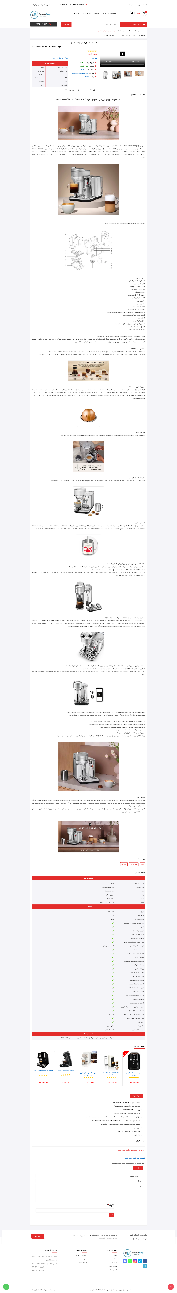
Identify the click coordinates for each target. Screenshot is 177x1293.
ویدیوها (96, 14)
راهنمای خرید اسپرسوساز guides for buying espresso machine (120, 1124)
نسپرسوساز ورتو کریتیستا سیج (107, 31)
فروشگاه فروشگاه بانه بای (100, 1290)
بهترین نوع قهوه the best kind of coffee (127, 1113)
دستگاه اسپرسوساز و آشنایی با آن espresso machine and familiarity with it (116, 1121)
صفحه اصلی (112, 14)
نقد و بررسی (141, 36)
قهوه (142, 864)
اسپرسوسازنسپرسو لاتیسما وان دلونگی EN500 (111, 1074)
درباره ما (84, 1259)
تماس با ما (131, 5)
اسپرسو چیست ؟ (135, 1128)
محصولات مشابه (109, 36)
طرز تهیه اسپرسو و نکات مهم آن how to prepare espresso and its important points (113, 1117)
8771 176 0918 (65, 5)
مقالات (104, 14)
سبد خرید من (113, 1266)
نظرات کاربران (120, 36)
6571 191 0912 (42, 24)
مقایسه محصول (88, 90)
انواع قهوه (137, 1135)
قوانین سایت (83, 1263)
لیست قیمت (88, 14)
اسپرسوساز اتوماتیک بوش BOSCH (43, 1072)
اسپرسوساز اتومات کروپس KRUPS (65, 1070)
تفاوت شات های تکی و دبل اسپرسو (129, 1131)
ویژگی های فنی (131, 36)
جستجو (66, 24)
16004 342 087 (78, 5)
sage (87, 77)
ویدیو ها (114, 1263)
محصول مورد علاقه (71, 90)
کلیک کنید (84, 70)
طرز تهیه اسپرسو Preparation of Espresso (126, 1103)
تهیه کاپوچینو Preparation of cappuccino (127, 1106)
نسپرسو (123, 864)
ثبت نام (144, 5)
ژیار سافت (33, 1290)
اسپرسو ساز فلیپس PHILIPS (88, 1070)
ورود (138, 5)
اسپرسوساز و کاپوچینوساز (128, 31)
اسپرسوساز (133, 864)
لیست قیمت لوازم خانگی (79, 1255)
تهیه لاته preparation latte (131, 1110)
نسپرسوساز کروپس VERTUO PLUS (134, 1074)
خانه (115, 1255)
